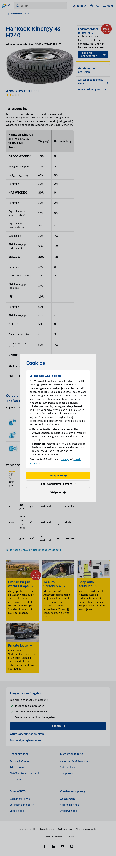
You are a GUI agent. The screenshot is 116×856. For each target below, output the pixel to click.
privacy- (64, 459)
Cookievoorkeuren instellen (56, 484)
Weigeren (56, 492)
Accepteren (56, 475)
